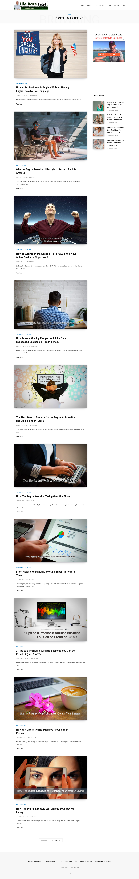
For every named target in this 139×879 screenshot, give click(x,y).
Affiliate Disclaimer (34, 862)
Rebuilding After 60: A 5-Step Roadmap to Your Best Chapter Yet (115, 104)
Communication (21, 83)
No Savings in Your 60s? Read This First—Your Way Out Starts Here (115, 130)
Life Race (75, 868)
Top (70, 873)
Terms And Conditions (103, 862)
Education (19, 646)
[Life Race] (31, 5)
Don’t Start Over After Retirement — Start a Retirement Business (114, 117)
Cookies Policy (51, 862)
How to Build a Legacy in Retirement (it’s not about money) (115, 142)
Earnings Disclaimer (69, 862)
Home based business (23, 249)
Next (56, 840)
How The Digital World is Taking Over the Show (43, 496)
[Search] (124, 5)
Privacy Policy (86, 862)
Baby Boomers (21, 165)
